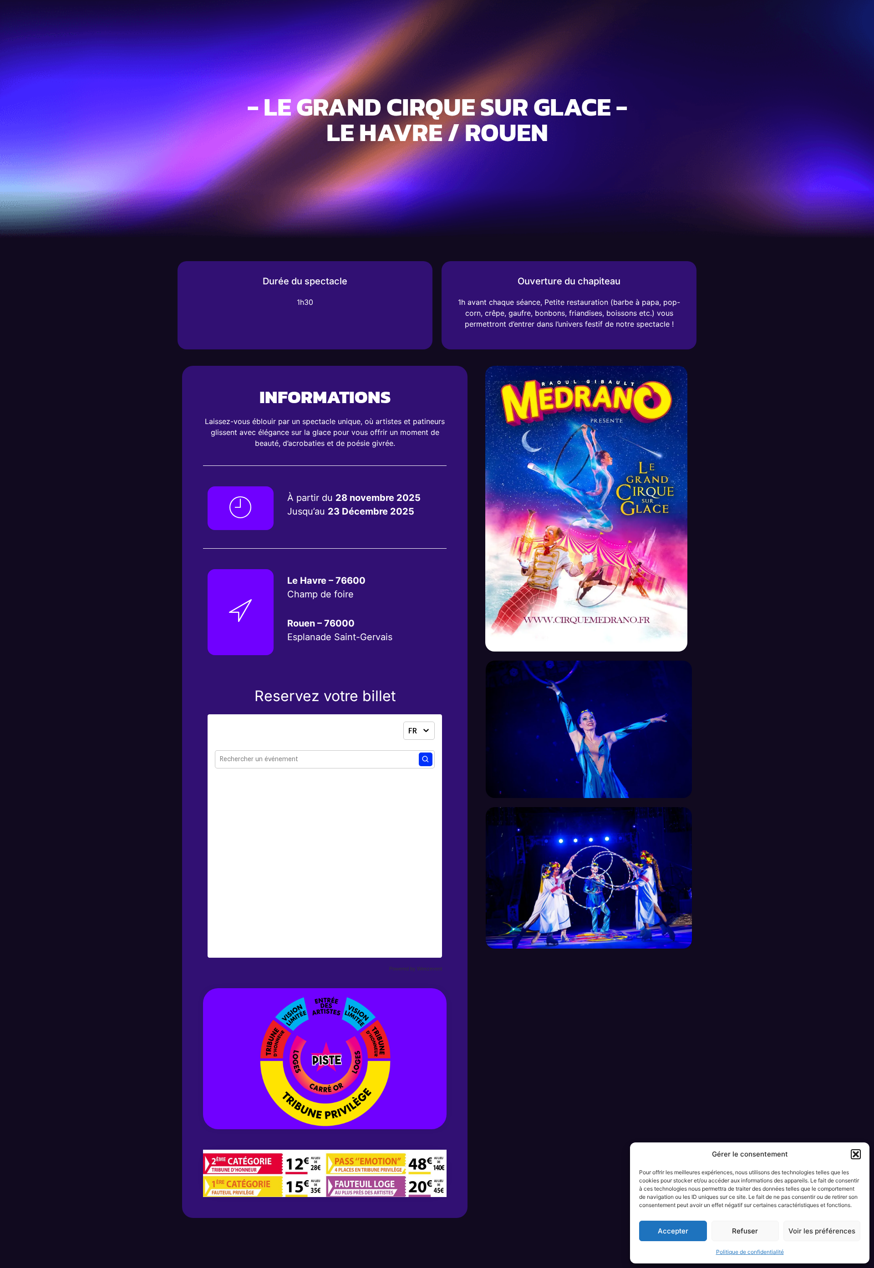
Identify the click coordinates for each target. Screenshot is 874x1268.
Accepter (673, 1231)
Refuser (745, 1231)
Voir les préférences (821, 1231)
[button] (855, 1154)
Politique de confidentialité (750, 1251)
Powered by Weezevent (415, 968)
